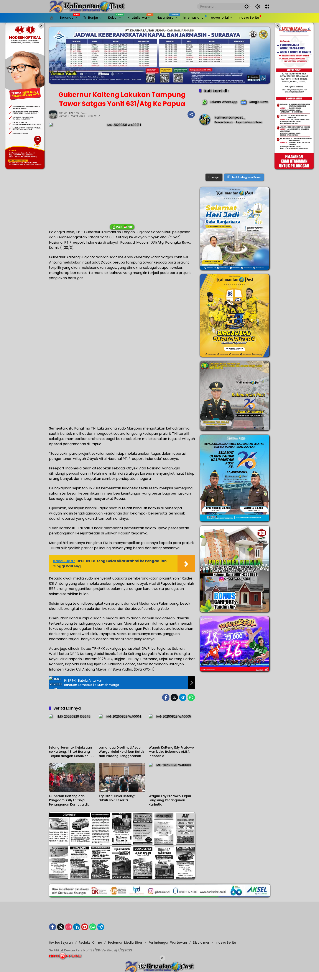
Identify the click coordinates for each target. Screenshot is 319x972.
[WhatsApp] (191, 697)
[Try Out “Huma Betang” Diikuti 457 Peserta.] (122, 777)
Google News (258, 102)
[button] (246, 6)
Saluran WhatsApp (223, 102)
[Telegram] (182, 697)
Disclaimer (201, 942)
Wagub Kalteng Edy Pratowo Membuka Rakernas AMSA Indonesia (171, 752)
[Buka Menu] (267, 6)
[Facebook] (165, 697)
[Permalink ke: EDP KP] (54, 114)
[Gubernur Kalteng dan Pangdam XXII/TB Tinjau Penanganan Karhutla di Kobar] (72, 777)
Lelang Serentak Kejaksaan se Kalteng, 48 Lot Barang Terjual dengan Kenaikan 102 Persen (71, 752)
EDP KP (63, 113)
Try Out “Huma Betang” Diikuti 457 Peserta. (117, 798)
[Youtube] (84, 926)
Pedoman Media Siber (125, 942)
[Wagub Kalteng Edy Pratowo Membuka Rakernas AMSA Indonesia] (172, 728)
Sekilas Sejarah (61, 942)
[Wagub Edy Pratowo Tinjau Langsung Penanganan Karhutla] (172, 777)
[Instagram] (68, 926)
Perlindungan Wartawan (167, 942)
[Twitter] (174, 697)
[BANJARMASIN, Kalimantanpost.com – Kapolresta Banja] (234, 150)
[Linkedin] (76, 926)
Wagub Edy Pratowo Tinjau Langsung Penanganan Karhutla (170, 800)
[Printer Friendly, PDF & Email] (122, 227)
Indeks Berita (225, 942)
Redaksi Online (90, 942)
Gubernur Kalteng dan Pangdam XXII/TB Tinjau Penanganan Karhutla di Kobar (68, 800)
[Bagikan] (191, 114)
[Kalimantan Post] (87, 6)
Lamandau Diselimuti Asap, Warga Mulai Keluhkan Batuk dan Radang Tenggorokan (121, 752)
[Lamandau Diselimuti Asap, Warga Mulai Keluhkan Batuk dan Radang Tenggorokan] (122, 728)
